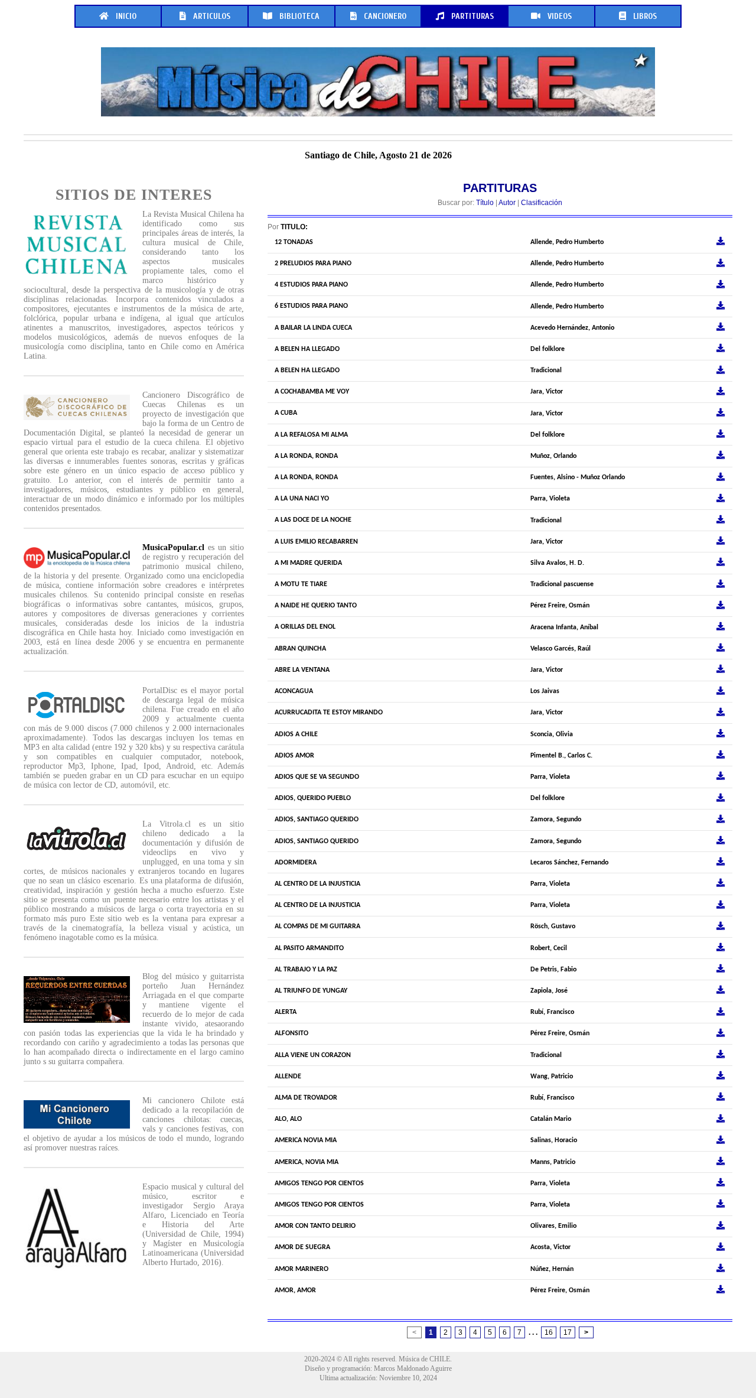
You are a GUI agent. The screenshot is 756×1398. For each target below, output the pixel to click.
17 (567, 1332)
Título (485, 203)
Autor (507, 203)
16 (549, 1332)
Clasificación (541, 203)
